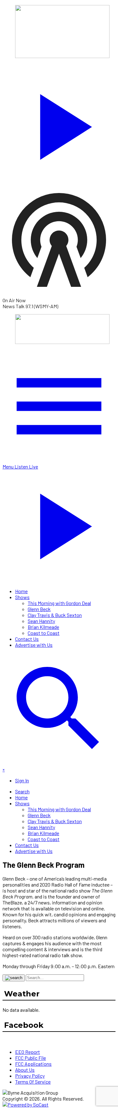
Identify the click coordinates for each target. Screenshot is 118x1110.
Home (21, 591)
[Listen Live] (59, 124)
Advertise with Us (34, 645)
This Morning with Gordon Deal (59, 603)
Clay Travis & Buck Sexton (55, 615)
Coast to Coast (43, 633)
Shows (22, 597)
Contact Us (27, 639)
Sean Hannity (41, 621)
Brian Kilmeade (43, 627)
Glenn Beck (39, 609)
